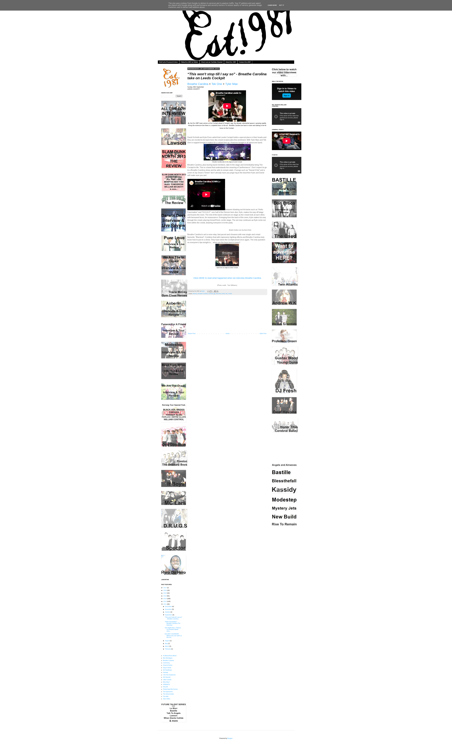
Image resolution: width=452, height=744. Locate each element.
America (195, 293)
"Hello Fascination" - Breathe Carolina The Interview (172, 623)
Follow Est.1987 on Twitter (189, 62)
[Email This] (208, 291)
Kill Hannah (167, 677)
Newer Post (191, 333)
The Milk (165, 696)
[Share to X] (213, 291)
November (168, 609)
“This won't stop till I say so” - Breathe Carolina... (173, 618)
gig (214, 293)
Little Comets (167, 679)
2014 (165, 596)
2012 (165, 601)
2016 (165, 590)
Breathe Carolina (197, 84)
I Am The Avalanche (169, 675)
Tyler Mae (231, 84)
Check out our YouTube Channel (211, 62)
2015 (165, 593)
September (168, 615)
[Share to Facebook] (215, 291)
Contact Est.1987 (245, 62)
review (230, 293)
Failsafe (165, 672)
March (167, 646)
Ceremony (166, 663)
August (167, 641)
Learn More (272, 5)
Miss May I (166, 682)
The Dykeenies (168, 691)
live (227, 293)
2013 (165, 598)
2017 (165, 588)
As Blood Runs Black (169, 655)
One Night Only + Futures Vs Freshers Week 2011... (173, 629)
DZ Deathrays (167, 670)
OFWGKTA (166, 684)
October (167, 612)
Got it (281, 5)
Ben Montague (167, 658)
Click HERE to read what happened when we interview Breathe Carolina (227, 278)
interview (218, 293)
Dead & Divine (167, 665)
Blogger (229, 738)
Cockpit (210, 293)
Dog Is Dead (167, 667)
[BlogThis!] (211, 291)
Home (228, 333)
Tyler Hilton (166, 699)
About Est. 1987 (231, 62)
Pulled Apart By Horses (170, 689)
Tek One (217, 84)
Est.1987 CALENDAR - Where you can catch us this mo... (173, 635)
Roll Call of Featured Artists (168, 62)
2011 (165, 604)
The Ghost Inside (168, 694)
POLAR (165, 687)
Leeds (223, 293)
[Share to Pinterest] (217, 291)
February (168, 649)
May (166, 643)
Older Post (263, 333)
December (168, 606)
